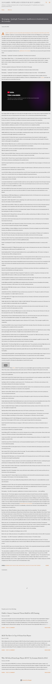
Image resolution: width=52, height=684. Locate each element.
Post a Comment (10, 627)
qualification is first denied (24, 50)
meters (42, 77)
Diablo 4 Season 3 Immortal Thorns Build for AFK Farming (20, 613)
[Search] (46, 2)
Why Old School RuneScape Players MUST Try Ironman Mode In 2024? (25, 658)
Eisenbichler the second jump (26, 503)
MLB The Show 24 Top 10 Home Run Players (16, 635)
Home (3, 9)
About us (10, 9)
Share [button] (47, 565)
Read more (47, 627)
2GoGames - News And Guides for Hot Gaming (21, 2)
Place (14, 367)
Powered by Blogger (27, 680)
